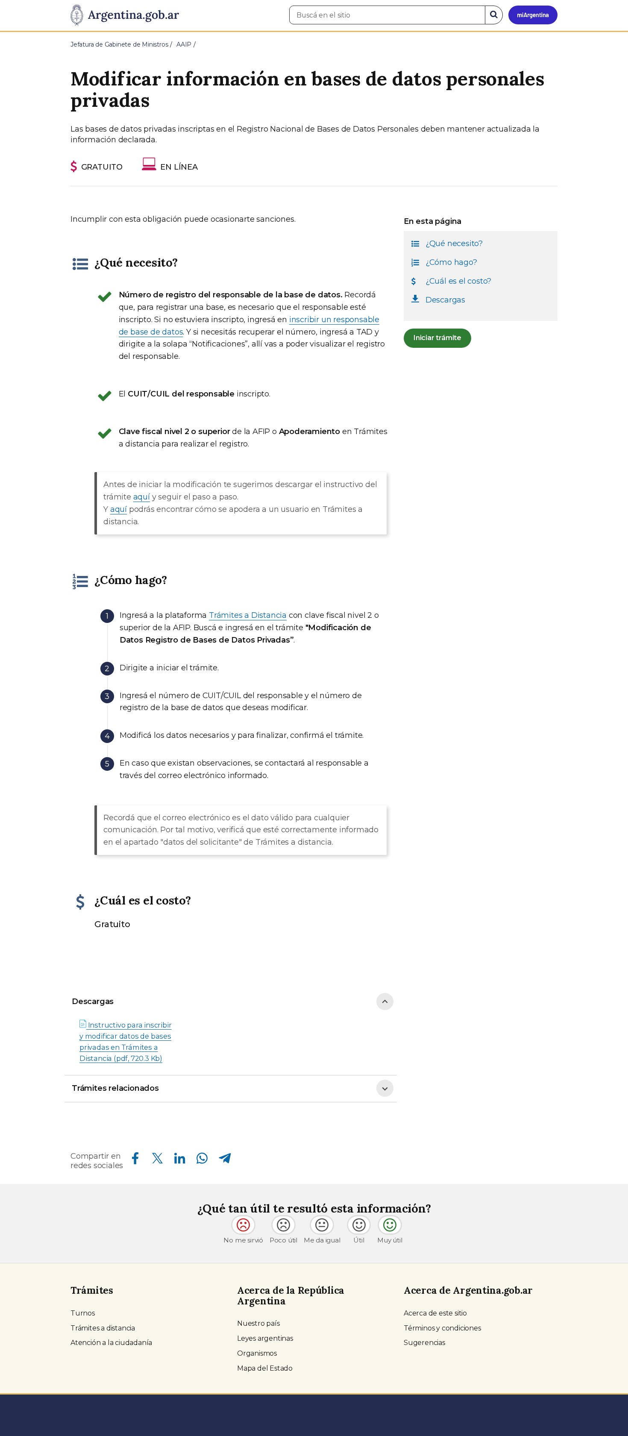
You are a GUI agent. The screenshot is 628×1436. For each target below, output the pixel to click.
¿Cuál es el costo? (458, 281)
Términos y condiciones (442, 1328)
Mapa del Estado (265, 1368)
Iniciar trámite (437, 338)
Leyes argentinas (265, 1338)
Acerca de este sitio (435, 1313)
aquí (141, 497)
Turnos (82, 1313)
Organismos (257, 1353)
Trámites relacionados (115, 1088)
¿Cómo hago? (451, 262)
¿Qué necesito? (454, 243)
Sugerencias (424, 1343)
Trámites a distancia (102, 1328)
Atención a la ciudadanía (111, 1343)
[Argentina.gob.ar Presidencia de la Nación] (124, 15)
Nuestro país (258, 1323)
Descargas (93, 1001)
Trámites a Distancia (248, 615)
